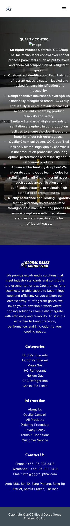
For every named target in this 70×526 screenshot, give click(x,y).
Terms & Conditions (35, 435)
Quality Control (35, 415)
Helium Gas (35, 375)
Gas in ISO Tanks (35, 386)
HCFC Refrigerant (35, 360)
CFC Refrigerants (35, 381)
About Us (35, 409)
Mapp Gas (34, 365)
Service (42, 440)
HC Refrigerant (35, 370)
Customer (29, 440)
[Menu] (64, 8)
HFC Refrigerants (35, 355)
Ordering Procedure (34, 425)
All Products (35, 420)
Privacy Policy (34, 430)
